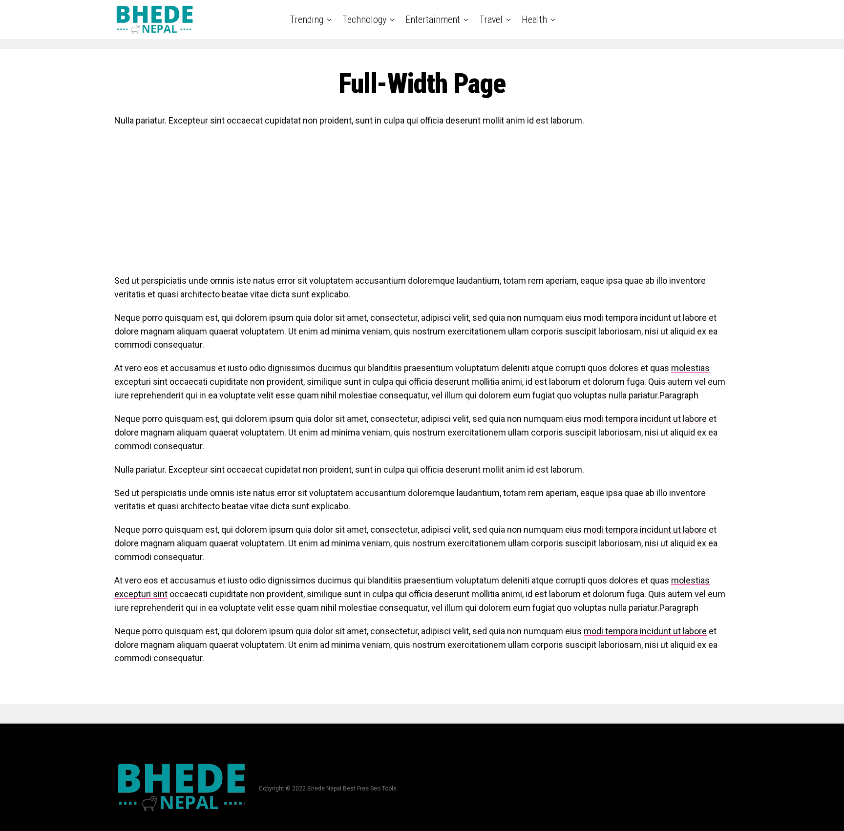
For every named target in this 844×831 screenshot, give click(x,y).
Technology (364, 19)
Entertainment (432, 19)
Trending (306, 19)
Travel (491, 19)
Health (534, 19)
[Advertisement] (407, 205)
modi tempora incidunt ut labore (645, 317)
